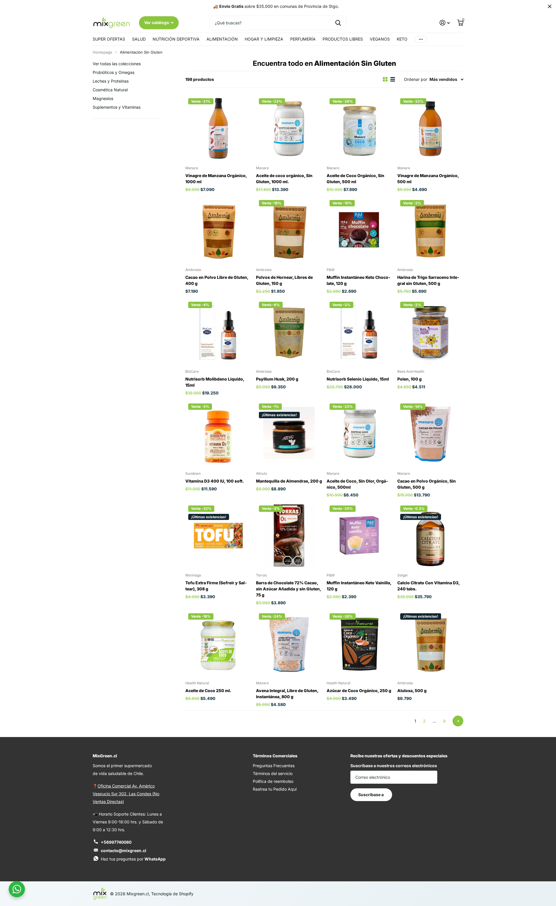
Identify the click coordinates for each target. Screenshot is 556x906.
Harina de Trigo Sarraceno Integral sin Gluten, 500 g (428, 280)
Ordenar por (415, 79)
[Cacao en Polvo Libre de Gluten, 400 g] (218, 230)
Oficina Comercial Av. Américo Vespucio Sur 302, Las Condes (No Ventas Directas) (126, 793)
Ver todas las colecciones (117, 63)
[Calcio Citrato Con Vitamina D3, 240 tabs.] (430, 536)
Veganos (380, 39)
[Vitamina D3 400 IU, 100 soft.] (218, 434)
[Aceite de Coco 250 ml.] (218, 643)
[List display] (392, 79)
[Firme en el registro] (444, 22)
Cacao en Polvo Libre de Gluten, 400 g (216, 280)
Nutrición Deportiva (176, 39)
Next (458, 721)
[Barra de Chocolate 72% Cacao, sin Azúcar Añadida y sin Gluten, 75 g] (289, 536)
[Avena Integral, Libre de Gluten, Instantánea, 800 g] (289, 643)
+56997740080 (116, 842)
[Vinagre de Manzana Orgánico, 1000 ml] (218, 128)
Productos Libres (343, 39)
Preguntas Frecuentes (274, 765)
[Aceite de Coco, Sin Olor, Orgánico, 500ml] (360, 434)
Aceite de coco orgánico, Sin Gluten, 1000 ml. (284, 178)
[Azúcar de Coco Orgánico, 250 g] (360, 643)
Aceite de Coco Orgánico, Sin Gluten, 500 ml (355, 178)
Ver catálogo (157, 22)
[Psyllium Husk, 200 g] (289, 332)
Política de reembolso (273, 781)
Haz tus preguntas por (133, 858)
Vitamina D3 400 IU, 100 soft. (214, 481)
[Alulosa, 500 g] (430, 643)
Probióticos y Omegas (113, 72)
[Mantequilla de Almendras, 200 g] (289, 434)
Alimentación (222, 39)
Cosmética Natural (110, 89)
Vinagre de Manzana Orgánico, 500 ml (428, 178)
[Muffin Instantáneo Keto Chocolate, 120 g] (360, 230)
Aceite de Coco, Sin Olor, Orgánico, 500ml (357, 484)
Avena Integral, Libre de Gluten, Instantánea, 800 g (287, 693)
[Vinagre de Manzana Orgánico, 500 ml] (430, 128)
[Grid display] (385, 79)
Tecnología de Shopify (172, 893)
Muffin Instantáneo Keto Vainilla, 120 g (359, 585)
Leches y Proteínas (111, 81)
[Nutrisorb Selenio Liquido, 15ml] (360, 332)
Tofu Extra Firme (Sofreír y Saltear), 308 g (216, 585)
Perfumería (303, 39)
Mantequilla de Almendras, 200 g (289, 481)
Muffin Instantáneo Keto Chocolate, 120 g (358, 280)
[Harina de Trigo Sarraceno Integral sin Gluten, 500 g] (430, 230)
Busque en (338, 23)
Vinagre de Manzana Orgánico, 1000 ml (216, 178)
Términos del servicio (272, 773)
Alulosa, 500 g (412, 690)
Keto (402, 39)
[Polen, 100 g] (430, 332)
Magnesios (103, 98)
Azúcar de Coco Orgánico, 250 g (359, 690)
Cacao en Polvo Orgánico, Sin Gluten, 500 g (426, 484)
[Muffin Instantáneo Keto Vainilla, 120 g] (360, 536)
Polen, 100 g (409, 378)
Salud (139, 39)
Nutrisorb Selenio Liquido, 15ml (358, 378)
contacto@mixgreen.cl (123, 850)
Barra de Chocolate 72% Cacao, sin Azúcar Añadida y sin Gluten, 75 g (288, 588)
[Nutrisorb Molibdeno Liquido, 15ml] (218, 332)
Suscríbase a (371, 794)
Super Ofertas (109, 39)
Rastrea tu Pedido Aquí (275, 789)
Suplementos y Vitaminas (116, 107)
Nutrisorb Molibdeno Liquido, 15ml (214, 381)
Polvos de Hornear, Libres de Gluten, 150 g (284, 280)
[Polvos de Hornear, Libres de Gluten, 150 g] (289, 230)
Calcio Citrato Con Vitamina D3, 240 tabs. (428, 585)
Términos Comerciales (275, 755)
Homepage (102, 52)
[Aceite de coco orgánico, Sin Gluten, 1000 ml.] (289, 128)
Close (549, 6)
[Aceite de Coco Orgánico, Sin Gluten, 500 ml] (360, 128)
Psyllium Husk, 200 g (277, 378)
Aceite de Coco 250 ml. (208, 690)
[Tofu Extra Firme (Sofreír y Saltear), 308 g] (218, 536)
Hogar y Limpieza (264, 39)
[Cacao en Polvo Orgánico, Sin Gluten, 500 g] (430, 434)
